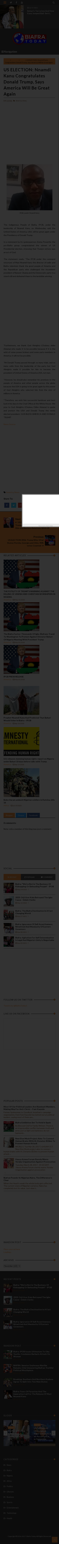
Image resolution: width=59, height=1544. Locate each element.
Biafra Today (49, 526)
